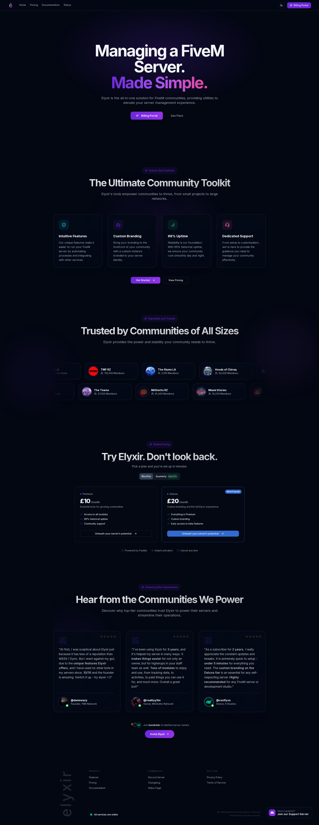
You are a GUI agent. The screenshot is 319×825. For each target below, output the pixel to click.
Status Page (154, 788)
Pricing (93, 782)
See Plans (177, 115)
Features (94, 777)
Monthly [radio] (146, 476)
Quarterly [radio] (166, 476)
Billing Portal (301, 5)
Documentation (97, 788)
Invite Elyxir (157, 734)
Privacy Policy (214, 777)
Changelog (154, 782)
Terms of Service (216, 782)
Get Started (143, 280)
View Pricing (175, 280)
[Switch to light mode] (281, 5)
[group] (159, 476)
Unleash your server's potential (113, 533)
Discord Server (156, 777)
